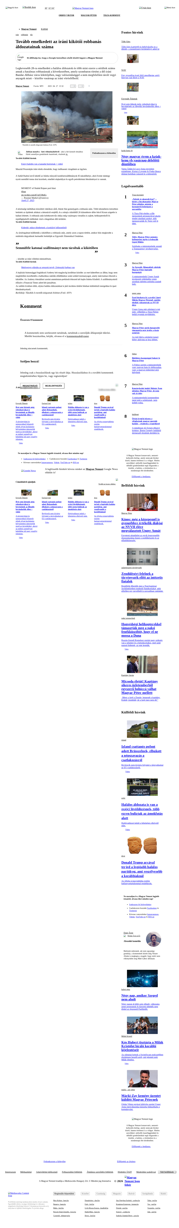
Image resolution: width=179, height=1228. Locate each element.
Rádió (163, 1193)
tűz (31, 35)
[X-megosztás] (110, 86)
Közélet (85, 1193)
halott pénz (125, 989)
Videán (56, 462)
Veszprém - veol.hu (153, 1208)
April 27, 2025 (27, 200)
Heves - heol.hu (90, 1216)
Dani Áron (128, 933)
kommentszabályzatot (78, 336)
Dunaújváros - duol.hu (92, 1201)
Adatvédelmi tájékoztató (46, 1172)
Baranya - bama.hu (59, 1204)
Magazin (117, 1193)
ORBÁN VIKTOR (66, 15)
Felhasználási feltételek (72, 1172)
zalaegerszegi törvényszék (131, 568)
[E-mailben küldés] (105, 86)
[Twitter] (114, 457)
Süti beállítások (167, 1172)
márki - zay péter (128, 1090)
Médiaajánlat (26, 1172)
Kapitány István (127, 675)
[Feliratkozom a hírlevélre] (29, 8)
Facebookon (72, 459)
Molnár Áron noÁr (134, 936)
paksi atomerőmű (128, 618)
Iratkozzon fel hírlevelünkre (34, 459)
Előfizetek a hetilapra (141, 476)
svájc (123, 798)
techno (70, 403)
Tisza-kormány (138, 195)
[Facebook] (103, 457)
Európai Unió (46, 403)
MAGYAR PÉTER (89, 15)
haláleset (135, 414)
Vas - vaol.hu (151, 1204)
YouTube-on (65, 462)
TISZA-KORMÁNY (111, 15)
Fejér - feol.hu (89, 1204)
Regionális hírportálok (64, 1193)
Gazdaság (100, 1193)
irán (17, 35)
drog (95, 403)
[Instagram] (108, 457)
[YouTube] (108, 461)
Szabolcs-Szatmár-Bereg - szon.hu (127, 1216)
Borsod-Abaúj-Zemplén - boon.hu (64, 1212)
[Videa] (103, 461)
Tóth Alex (125, 42)
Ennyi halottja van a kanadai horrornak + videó (42, 164)
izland (123, 740)
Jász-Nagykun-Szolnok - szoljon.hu (128, 1201)
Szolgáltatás (147, 1193)
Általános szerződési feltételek (100, 1172)
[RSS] (114, 461)
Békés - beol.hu (58, 1208)
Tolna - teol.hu (152, 1201)
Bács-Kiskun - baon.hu (61, 1201)
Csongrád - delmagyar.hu (61, 1216)
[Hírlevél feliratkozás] (114, 453)
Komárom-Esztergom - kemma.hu (127, 1204)
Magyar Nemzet (28, 29)
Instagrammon (47, 462)
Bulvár (132, 1193)
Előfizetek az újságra (126, 1161)
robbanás (24, 35)
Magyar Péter (137, 233)
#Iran (23, 191)
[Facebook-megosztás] (116, 86)
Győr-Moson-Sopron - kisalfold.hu (96, 1208)
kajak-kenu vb (127, 151)
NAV (123, 70)
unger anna (136, 293)
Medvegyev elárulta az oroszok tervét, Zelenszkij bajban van (48, 267)
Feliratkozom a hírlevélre (104, 153)
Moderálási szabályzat (146, 1172)
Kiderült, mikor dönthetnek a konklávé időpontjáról (44, 227)
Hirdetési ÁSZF (125, 1172)
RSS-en (76, 462)
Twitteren (83, 459)
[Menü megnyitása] (170, 8)
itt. (67, 154)
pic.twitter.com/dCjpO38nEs (33, 195)
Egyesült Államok (22, 403)
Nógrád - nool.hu (122, 1208)
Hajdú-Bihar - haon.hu (92, 1212)
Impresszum (10, 1172)
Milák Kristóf (126, 1036)
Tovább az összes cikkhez (107, 484)
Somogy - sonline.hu (123, 1212)
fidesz (134, 354)
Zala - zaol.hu (151, 1212)
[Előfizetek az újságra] (145, 8)
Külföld (44, 29)
